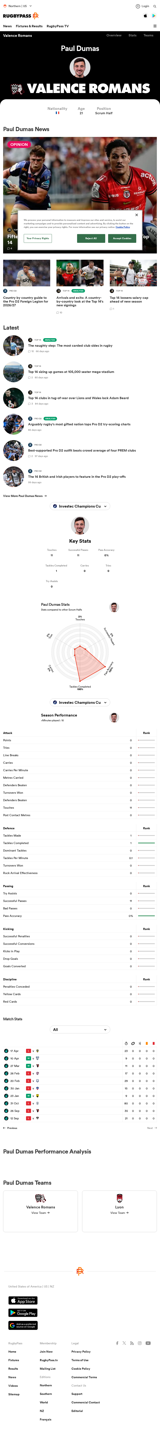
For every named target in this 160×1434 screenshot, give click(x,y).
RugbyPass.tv (49, 1360)
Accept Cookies (122, 238)
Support (76, 1394)
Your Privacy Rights (38, 238)
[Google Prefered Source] (80, 1326)
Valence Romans (17, 35)
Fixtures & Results (29, 26)
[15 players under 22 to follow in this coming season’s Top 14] (80, 195)
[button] (155, 26)
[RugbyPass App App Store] (80, 1301)
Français (45, 1419)
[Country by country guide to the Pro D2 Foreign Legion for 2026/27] (26, 287)
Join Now (46, 1352)
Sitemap (14, 1394)
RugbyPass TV (58, 26)
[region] (80, 230)
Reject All (91, 238)
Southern (46, 1394)
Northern (46, 1385)
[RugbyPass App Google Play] (80, 1313)
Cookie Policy (80, 1369)
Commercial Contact (85, 1402)
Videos (13, 1386)
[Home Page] (21, 15)
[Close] (136, 214)
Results (13, 1369)
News (7, 26)
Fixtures (13, 1360)
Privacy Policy (81, 1352)
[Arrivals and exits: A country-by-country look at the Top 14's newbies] (80, 287)
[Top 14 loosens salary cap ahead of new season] (133, 287)
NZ (42, 1411)
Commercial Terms (84, 1377)
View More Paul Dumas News (22, 496)
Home (12, 1352)
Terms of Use (80, 1360)
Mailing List (47, 1369)
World (44, 1402)
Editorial (77, 1411)
